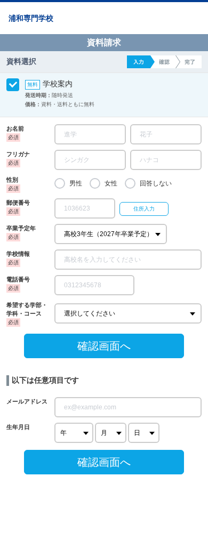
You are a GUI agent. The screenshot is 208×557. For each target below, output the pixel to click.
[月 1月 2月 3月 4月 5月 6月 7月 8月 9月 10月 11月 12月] (110, 433)
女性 (111, 183)
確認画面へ (104, 346)
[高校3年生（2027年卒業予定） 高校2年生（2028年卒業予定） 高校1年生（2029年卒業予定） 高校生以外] (110, 234)
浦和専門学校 (31, 18)
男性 (75, 183)
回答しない (156, 183)
